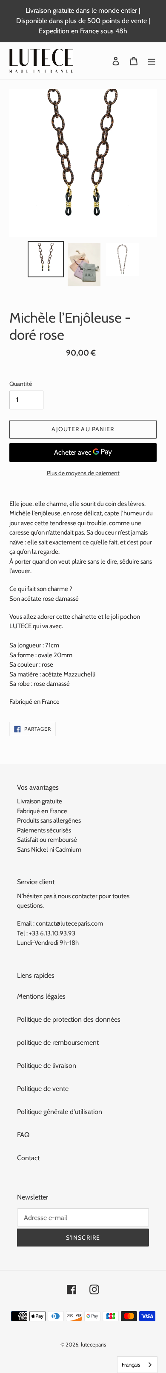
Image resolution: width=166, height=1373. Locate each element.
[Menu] (151, 60)
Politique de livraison (46, 1065)
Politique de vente (43, 1089)
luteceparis (93, 1344)
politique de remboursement (58, 1042)
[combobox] (137, 1364)
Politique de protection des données (68, 1019)
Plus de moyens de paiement (83, 473)
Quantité (20, 384)
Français (131, 1364)
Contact (28, 1158)
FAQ (23, 1135)
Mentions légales (41, 996)
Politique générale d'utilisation (59, 1112)
